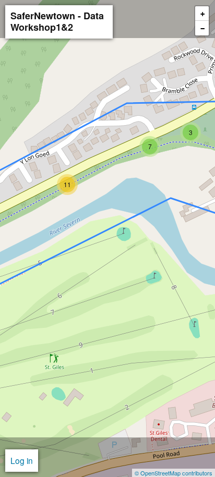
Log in (21, 460)
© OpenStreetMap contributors (173, 473)
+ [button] (202, 14)
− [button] (202, 29)
